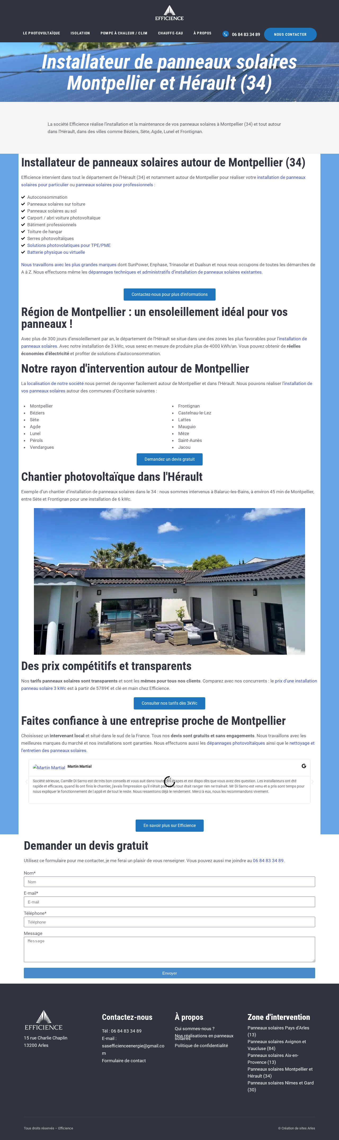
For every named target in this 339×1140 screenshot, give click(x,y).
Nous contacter (290, 34)
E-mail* (31, 893)
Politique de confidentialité (201, 1045)
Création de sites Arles (298, 1128)
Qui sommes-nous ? (195, 1028)
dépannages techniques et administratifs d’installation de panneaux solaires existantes (175, 272)
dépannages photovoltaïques (236, 743)
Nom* (29, 873)
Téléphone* (35, 913)
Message (33, 933)
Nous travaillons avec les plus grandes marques (69, 264)
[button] (26, 781)
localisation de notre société (55, 383)
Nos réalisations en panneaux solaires (204, 1037)
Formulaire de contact (124, 1060)
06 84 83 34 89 (245, 34)
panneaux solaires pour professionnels (114, 184)
